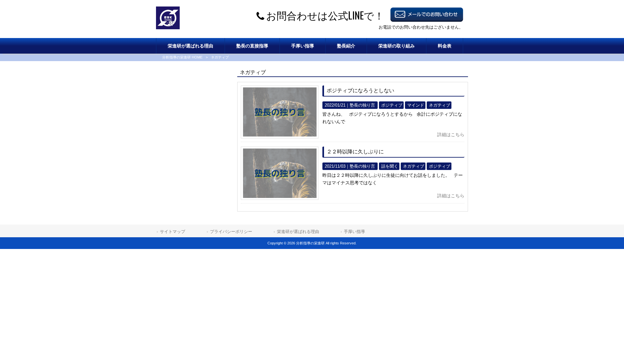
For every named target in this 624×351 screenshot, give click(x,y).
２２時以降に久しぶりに (355, 151)
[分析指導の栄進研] (168, 27)
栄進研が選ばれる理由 (298, 231)
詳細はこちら (450, 134)
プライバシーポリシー (231, 231)
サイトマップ (172, 231)
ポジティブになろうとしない (360, 90)
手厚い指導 (354, 231)
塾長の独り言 (362, 105)
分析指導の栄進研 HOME (182, 57)
